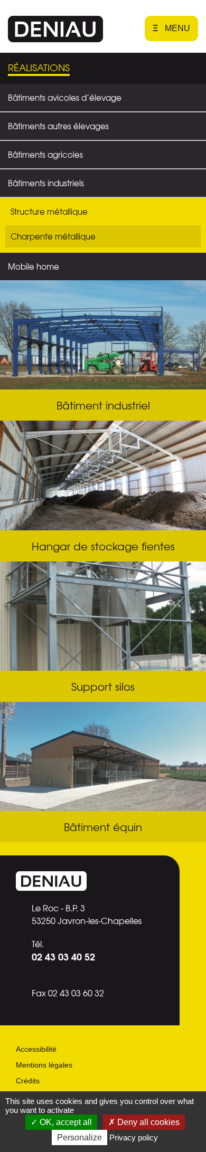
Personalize (79, 1137)
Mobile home (33, 266)
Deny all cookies (147, 1122)
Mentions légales (44, 1065)
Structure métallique (49, 211)
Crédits (28, 1081)
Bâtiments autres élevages (58, 126)
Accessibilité (36, 1049)
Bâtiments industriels (46, 183)
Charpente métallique (53, 236)
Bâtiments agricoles (45, 154)
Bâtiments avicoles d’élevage (64, 97)
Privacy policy (133, 1137)
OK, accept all (65, 1122)
